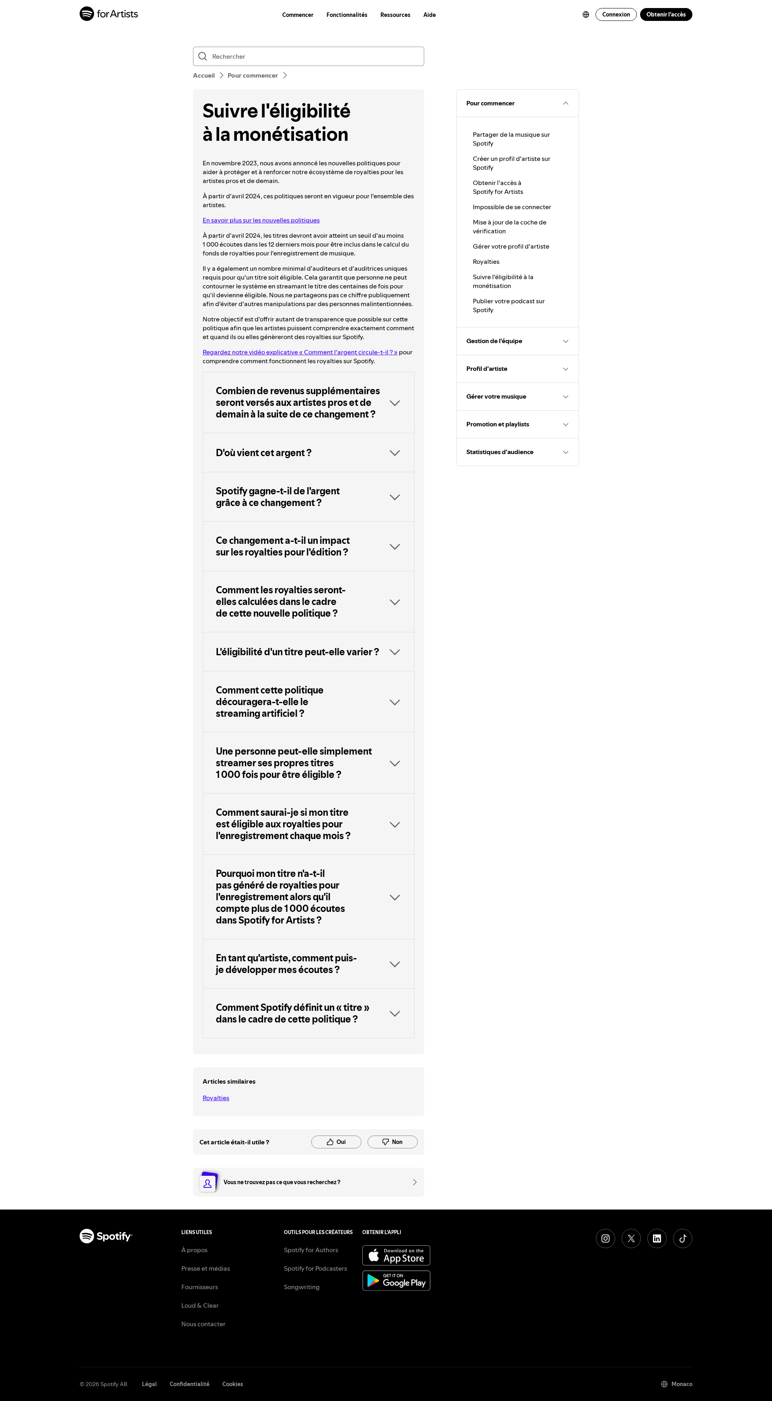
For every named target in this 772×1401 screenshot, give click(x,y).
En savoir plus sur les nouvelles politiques (261, 220)
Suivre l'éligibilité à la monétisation (503, 281)
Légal (149, 1384)
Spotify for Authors (311, 1249)
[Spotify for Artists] (109, 14)
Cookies (232, 1384)
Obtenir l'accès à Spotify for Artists (498, 187)
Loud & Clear (200, 1305)
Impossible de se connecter (512, 206)
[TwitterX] (631, 1238)
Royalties (216, 1097)
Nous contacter (203, 1323)
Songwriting (302, 1286)
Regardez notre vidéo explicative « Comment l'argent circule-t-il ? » (300, 352)
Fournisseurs (199, 1286)
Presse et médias (205, 1268)
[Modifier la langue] (585, 14)
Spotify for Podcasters (315, 1268)
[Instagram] (605, 1238)
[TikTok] (682, 1238)
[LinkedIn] (657, 1238)
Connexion (616, 14)
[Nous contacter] (412, 1182)
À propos (194, 1249)
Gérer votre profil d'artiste (511, 246)
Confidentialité (189, 1384)
